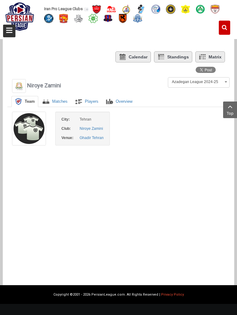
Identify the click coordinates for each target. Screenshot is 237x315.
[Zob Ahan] (200, 8)
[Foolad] (215, 8)
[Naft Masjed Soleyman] (126, 8)
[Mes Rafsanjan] (122, 18)
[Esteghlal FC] (155, 8)
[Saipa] (78, 18)
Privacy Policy (172, 295)
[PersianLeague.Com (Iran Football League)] (20, 17)
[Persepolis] (96, 8)
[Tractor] (111, 8)
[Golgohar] (48, 18)
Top (230, 113)
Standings (178, 56)
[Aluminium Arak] (137, 18)
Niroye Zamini (91, 128)
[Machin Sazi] (93, 18)
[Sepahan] (170, 8)
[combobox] (198, 82)
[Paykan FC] (141, 8)
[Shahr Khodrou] (63, 18)
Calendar (138, 56)
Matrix (215, 56)
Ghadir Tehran (92, 138)
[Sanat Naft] (185, 8)
